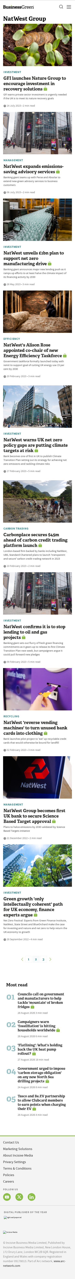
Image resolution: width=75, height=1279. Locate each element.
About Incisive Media (18, 1155)
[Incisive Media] (10, 1232)
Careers (8, 1181)
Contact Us (11, 1142)
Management (13, 160)
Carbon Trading (16, 528)
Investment (12, 72)
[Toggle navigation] (67, 6)
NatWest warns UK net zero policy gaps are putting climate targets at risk (35, 445)
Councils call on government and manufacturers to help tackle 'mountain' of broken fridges (41, 1000)
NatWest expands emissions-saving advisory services (33, 169)
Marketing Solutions (17, 1149)
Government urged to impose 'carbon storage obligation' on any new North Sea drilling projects (41, 1075)
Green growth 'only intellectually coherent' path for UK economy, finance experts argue (33, 907)
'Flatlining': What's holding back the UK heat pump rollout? (40, 1049)
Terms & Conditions (17, 1168)
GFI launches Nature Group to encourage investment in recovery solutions (34, 84)
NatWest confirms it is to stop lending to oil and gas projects (34, 632)
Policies (8, 1175)
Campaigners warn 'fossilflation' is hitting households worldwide (36, 1026)
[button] (60, 6)
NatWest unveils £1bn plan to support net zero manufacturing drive (33, 258)
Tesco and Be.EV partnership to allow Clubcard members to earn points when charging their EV (42, 1102)
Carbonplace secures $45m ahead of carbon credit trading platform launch (35, 540)
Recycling (11, 716)
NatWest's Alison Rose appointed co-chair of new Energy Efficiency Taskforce (32, 350)
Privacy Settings (14, 1162)
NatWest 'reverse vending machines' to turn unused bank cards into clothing (35, 728)
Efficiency (11, 339)
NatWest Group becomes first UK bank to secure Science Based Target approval (34, 816)
